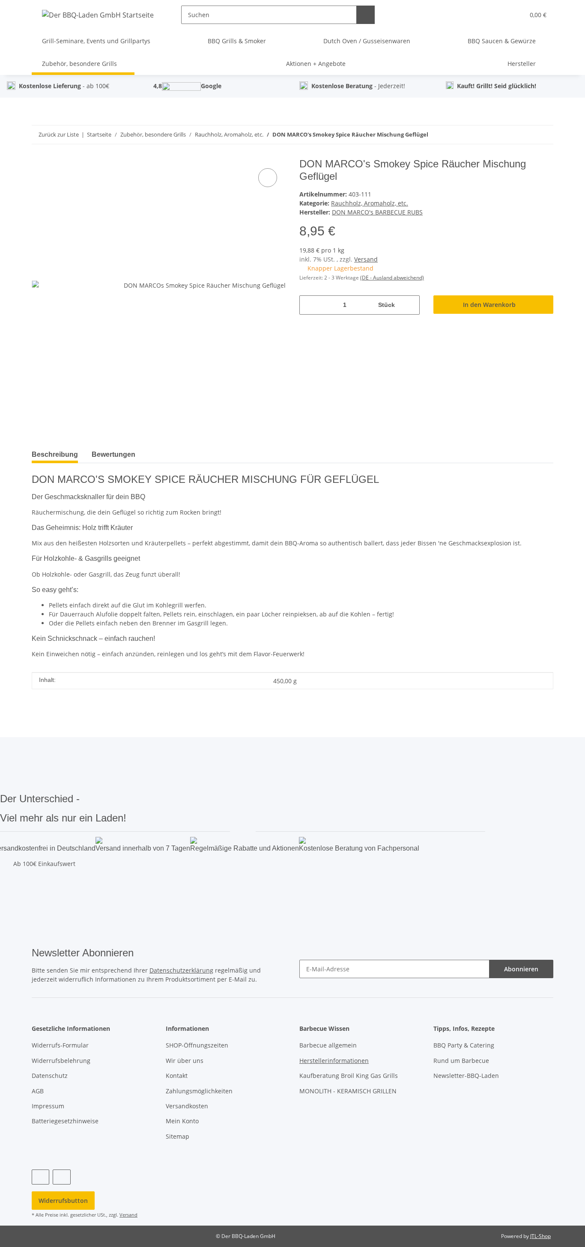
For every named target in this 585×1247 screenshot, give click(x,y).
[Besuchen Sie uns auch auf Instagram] (61, 1177)
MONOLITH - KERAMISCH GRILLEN (348, 1091)
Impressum (48, 1106)
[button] (500, 15)
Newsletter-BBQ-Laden (466, 1075)
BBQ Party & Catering (463, 1045)
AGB (38, 1091)
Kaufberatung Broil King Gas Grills (348, 1075)
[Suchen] (365, 15)
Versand (366, 259)
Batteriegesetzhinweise (65, 1121)
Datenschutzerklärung (181, 970)
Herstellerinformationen (334, 1061)
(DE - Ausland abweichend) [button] (392, 277)
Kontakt (177, 1075)
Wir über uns (184, 1061)
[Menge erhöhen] (410, 305)
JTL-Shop (540, 1236)
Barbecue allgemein (328, 1045)
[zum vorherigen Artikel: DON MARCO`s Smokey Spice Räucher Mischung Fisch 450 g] (544, 134)
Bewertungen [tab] (113, 454)
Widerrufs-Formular (60, 1045)
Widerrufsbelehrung (61, 1061)
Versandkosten (187, 1106)
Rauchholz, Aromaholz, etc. (369, 203)
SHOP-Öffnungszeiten (197, 1045)
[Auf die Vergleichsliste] (267, 177)
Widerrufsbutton (63, 1200)
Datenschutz (50, 1075)
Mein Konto (182, 1121)
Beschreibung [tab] (55, 454)
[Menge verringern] (309, 305)
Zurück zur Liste (59, 134)
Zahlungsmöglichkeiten (199, 1091)
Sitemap (177, 1136)
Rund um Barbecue (461, 1061)
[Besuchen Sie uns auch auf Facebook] (40, 1177)
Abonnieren (521, 969)
